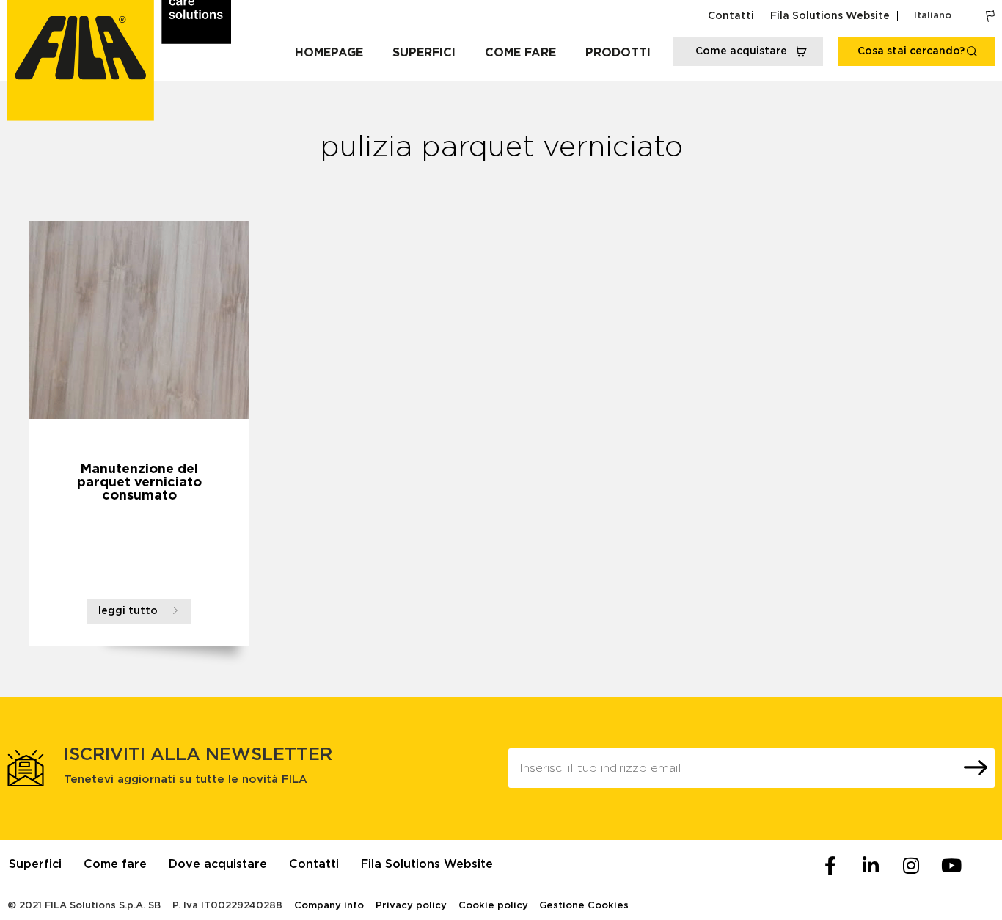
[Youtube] (951, 865)
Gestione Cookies (584, 905)
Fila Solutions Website (830, 16)
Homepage (329, 53)
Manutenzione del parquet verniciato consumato (139, 483)
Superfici (424, 53)
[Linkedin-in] (870, 865)
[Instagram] (911, 865)
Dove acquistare (218, 864)
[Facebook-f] (830, 865)
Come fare (520, 53)
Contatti (731, 16)
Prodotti (618, 53)
